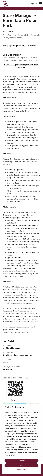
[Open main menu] (40, 3)
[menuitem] (5, 3)
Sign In (34, 3)
